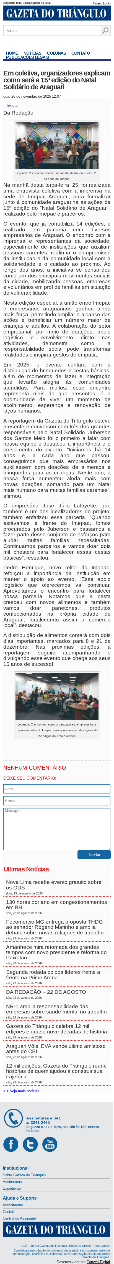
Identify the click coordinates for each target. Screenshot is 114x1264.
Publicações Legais (27, 57)
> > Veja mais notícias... (23, 1091)
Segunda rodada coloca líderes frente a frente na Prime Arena (53, 977)
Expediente (12, 1188)
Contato (80, 53)
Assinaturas (12, 1182)
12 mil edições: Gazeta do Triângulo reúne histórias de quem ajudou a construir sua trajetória (56, 1073)
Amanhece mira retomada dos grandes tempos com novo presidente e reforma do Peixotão (56, 954)
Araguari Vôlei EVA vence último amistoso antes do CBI (56, 1051)
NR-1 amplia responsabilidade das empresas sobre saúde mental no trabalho (56, 1011)
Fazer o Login (101, 3)
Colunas (56, 53)
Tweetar (12, 105)
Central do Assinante (19, 1218)
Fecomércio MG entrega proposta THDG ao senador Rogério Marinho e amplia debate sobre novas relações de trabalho (55, 929)
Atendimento (13, 1205)
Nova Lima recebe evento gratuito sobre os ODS (54, 887)
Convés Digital (98, 1262)
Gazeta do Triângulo (56, 14)
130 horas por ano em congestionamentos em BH (56, 907)
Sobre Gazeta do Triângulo (24, 1175)
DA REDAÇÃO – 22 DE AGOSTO (46, 994)
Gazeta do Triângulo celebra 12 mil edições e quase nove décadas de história (56, 1031)
